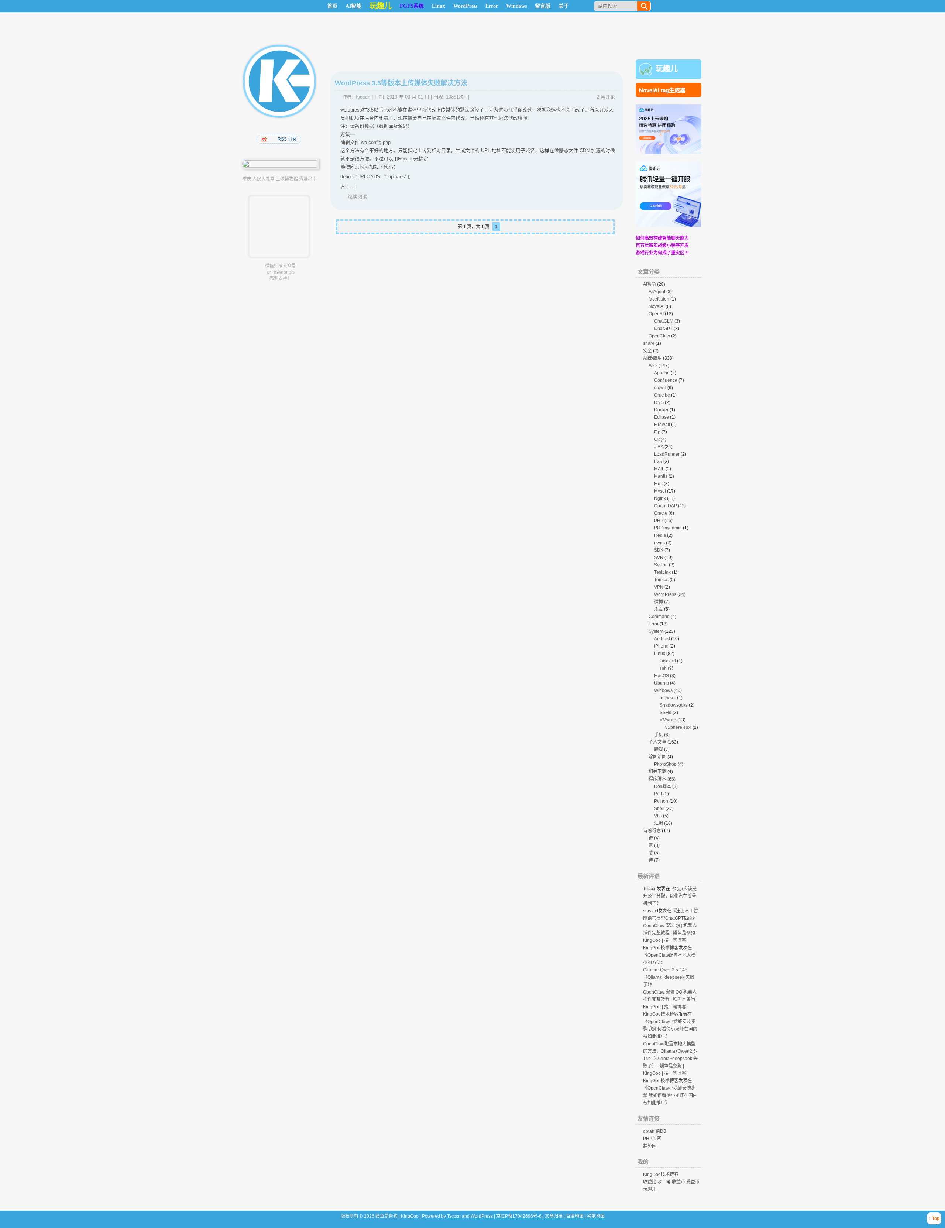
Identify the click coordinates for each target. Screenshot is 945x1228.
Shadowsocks (674, 705)
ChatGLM (663, 321)
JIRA (658, 446)
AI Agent (657, 291)
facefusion (659, 299)
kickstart (668, 660)
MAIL (659, 468)
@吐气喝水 (264, 139)
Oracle (660, 513)
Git (657, 439)
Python (661, 801)
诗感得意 (652, 830)
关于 (564, 6)
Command (659, 616)
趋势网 (649, 1146)
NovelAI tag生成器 (662, 90)
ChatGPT (663, 328)
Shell (659, 808)
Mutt (658, 483)
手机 (658, 734)
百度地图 (575, 1216)
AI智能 (353, 6)
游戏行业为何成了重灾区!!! (662, 252)
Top (935, 1218)
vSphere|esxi (678, 727)
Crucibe (662, 395)
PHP (658, 520)
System (656, 631)
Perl (658, 793)
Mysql (660, 491)
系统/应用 (652, 358)
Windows (516, 6)
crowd (660, 387)
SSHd (665, 712)
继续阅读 (357, 196)
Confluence (665, 380)
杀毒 (658, 609)
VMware (668, 720)
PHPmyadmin (668, 528)
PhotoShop (665, 764)
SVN (658, 557)
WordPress (465, 6)
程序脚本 (657, 779)
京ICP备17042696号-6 (519, 1216)
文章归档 (554, 1216)
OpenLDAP (665, 505)
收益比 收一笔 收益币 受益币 (671, 1181)
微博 (658, 601)
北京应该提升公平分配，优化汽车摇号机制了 (670, 896)
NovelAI (656, 306)
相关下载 (657, 771)
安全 (647, 350)
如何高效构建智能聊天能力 (662, 238)
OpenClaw (659, 336)
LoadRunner (667, 454)
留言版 (542, 6)
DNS (659, 402)
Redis (660, 535)
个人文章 (657, 742)
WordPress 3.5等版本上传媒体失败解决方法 (401, 83)
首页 (332, 6)
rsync (659, 542)
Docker (661, 409)
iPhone (661, 646)
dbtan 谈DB (654, 1131)
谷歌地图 (596, 1216)
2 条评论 (606, 97)
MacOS (661, 675)
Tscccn (362, 97)
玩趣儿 (667, 69)
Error (491, 6)
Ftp (657, 432)
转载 (658, 749)
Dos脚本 (662, 786)
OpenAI (656, 313)
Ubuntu (661, 683)
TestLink (662, 572)
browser (668, 697)
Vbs (658, 816)
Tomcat (661, 579)
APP (653, 365)
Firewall (662, 424)
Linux (438, 6)
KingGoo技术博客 (660, 1174)
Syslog (661, 564)
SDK (658, 550)
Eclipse (661, 417)
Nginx (660, 498)
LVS (658, 461)
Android (662, 638)
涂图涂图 (657, 756)
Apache (662, 372)
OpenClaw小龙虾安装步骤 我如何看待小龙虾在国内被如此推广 (670, 1029)
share (648, 343)
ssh (663, 668)
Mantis (660, 476)
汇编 (658, 823)
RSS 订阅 (287, 139)
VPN (658, 587)
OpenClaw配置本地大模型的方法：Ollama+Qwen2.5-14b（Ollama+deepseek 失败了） (669, 970)
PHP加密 (652, 1138)
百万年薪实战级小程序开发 (662, 245)
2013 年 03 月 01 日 (408, 97)
